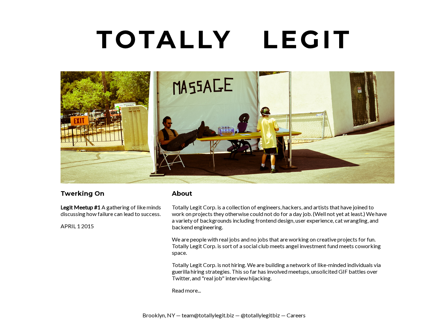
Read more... (186, 290)
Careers (296, 315)
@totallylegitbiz (260, 315)
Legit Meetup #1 (80, 207)
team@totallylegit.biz (208, 315)
